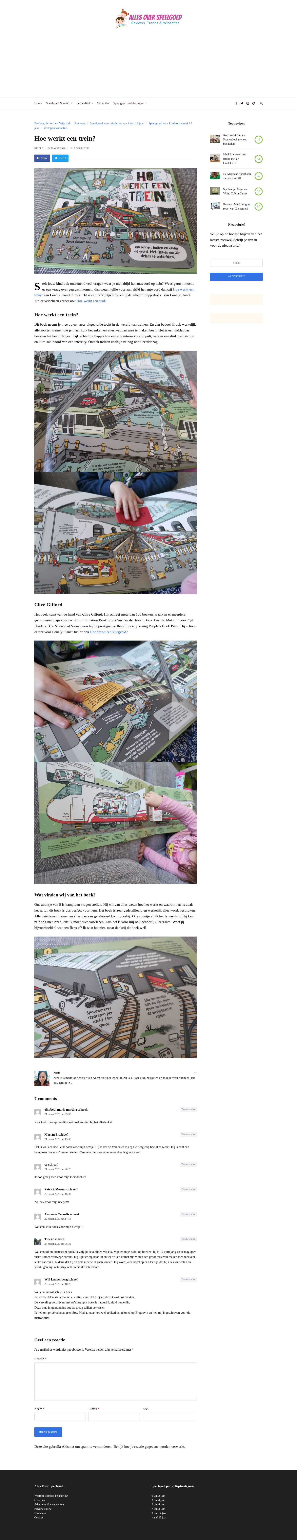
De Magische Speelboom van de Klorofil (237, 176)
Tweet (62, 158)
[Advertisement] (148, 67)
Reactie (40, 1358)
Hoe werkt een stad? (91, 301)
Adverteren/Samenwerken (49, 1504)
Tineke (49, 1239)
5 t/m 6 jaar (158, 1504)
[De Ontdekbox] (215, 158)
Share (43, 158)
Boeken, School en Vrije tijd (52, 123)
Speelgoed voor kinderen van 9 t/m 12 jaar (117, 123)
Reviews (80, 123)
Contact (38, 1517)
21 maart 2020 (56, 148)
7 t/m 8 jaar (158, 1508)
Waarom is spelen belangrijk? (51, 1495)
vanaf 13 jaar (159, 1517)
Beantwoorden (188, 1109)
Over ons (39, 1500)
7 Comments (82, 148)
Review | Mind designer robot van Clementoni (236, 206)
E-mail (93, 1409)
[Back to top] (284, 1528)
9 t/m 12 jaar (159, 1513)
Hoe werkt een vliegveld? (109, 632)
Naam (39, 1409)
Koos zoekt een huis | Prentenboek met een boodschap (235, 139)
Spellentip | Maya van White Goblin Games (235, 191)
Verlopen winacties (55, 128)
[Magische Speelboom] (215, 176)
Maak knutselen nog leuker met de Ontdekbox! (234, 159)
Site (145, 1409)
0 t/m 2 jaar (158, 1495)
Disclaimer (40, 1513)
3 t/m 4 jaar (158, 1500)
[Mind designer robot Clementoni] (215, 206)
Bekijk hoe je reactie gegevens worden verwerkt (149, 1446)
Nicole (38, 148)
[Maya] (215, 191)
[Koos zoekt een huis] (215, 139)
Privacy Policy (42, 1508)
